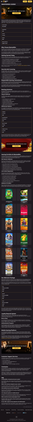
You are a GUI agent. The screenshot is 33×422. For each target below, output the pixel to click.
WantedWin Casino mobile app (6, 338)
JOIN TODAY (16, 348)
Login (25, 1)
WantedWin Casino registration (22, 65)
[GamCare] (8, 413)
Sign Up (29, 1)
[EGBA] (19, 413)
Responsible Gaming (28, 409)
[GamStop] (24, 413)
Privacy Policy (7, 409)
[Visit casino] (16, 347)
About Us (2, 409)
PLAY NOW (16, 146)
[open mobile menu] (1, 1)
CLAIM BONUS (16, 13)
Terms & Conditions (20, 409)
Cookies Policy (13, 409)
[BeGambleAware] (14, 413)
